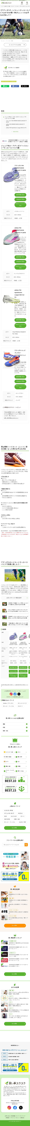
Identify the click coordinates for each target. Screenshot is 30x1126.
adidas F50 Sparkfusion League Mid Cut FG (16, 127)
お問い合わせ (7, 1115)
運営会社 (22, 1117)
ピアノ (10, 1002)
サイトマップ (22, 1115)
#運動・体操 (17, 819)
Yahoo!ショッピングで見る (20, 204)
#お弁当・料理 (22, 822)
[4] (4, 960)
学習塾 (10, 892)
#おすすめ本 (14, 816)
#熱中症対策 (7, 819)
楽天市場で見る (20, 194)
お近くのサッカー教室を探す (14, 597)
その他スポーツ (12, 952)
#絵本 (5, 816)
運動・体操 (11, 898)
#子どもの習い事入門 (9, 813)
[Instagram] (11, 694)
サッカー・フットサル (14, 6)
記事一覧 (5, 6)
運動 (9, 6)
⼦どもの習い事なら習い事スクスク (15, 1121)
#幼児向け (20, 813)
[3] (4, 954)
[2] (4, 948)
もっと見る (14, 827)
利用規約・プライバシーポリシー (13, 1117)
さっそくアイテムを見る (15, 44)
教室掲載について (15, 1115)
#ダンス (22, 816)
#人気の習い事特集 (8, 810)
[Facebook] (15, 694)
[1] (4, 942)
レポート (11, 996)
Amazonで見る (20, 199)
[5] (4, 966)
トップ (2, 6)
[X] (18, 694)
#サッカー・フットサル (9, 822)
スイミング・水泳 (12, 915)
